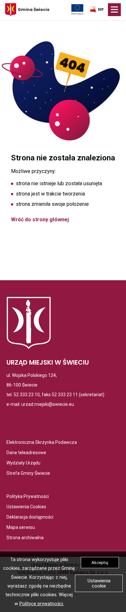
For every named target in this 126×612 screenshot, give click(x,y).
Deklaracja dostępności (29, 517)
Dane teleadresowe (26, 453)
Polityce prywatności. (41, 604)
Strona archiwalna (25, 538)
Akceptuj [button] (99, 562)
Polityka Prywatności (27, 496)
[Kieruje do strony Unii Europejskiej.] (77, 9)
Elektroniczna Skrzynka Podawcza (41, 442)
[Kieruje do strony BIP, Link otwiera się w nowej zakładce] (97, 11)
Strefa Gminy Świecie (28, 473)
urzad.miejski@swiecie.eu (47, 404)
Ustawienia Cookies (26, 507)
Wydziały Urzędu (23, 463)
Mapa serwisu (20, 527)
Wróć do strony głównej (40, 219)
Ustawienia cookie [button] (99, 583)
